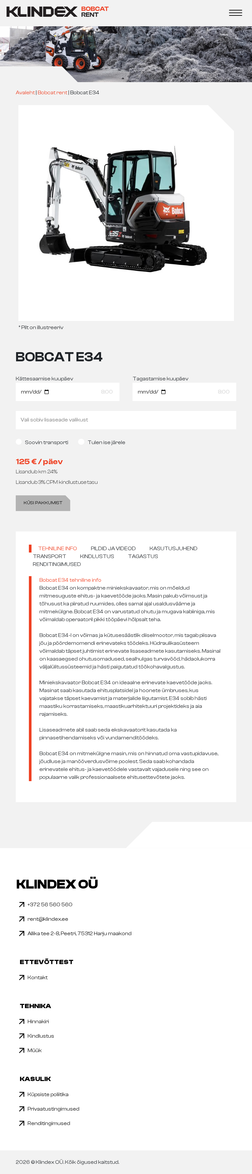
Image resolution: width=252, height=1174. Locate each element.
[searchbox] (126, 420)
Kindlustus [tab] (97, 556)
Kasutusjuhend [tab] (174, 549)
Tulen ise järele (106, 442)
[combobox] (126, 420)
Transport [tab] (49, 556)
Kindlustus (41, 1036)
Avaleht (25, 93)
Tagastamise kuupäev (160, 379)
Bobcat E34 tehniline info (70, 580)
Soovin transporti (46, 442)
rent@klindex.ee (48, 919)
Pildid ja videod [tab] (113, 549)
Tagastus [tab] (143, 556)
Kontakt (38, 978)
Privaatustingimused (53, 1109)
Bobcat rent (52, 93)
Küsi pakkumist (43, 503)
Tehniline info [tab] (57, 549)
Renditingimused (49, 1123)
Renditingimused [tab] (57, 564)
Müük (35, 1050)
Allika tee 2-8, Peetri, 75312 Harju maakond (80, 934)
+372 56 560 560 (50, 905)
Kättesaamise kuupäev (44, 379)
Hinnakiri (38, 1022)
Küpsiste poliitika (48, 1094)
